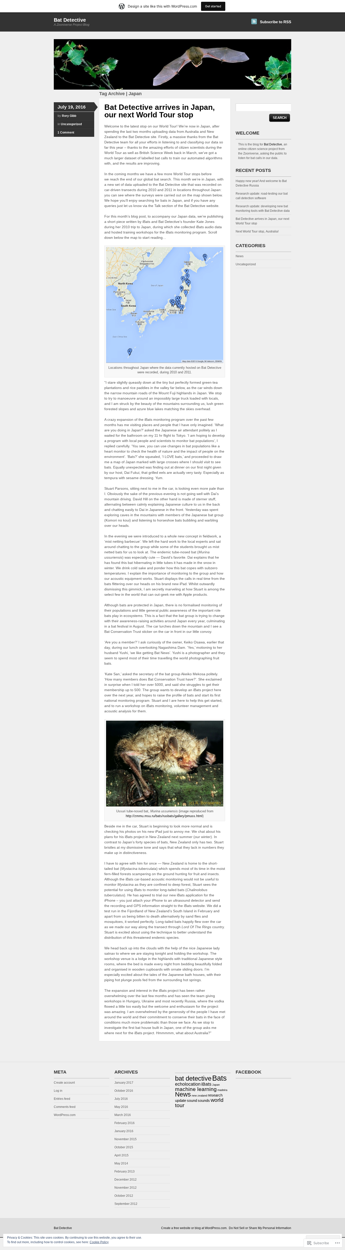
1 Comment (66, 132)
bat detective (193, 1078)
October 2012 (123, 1195)
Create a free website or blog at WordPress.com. (194, 1228)
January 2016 (123, 1131)
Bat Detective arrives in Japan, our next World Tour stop (159, 111)
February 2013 (124, 1171)
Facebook (248, 1072)
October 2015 (123, 1147)
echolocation (188, 1084)
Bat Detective (70, 20)
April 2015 (121, 1155)
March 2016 (122, 1115)
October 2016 (123, 1090)
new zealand (199, 1095)
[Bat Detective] (172, 88)
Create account (64, 1082)
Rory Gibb (69, 116)
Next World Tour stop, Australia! (257, 231)
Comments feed (65, 1107)
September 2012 (125, 1204)
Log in (58, 1090)
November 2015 (125, 1139)
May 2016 (121, 1107)
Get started (213, 6)
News (239, 256)
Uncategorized (71, 124)
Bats (219, 1078)
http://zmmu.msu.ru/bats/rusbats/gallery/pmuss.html (164, 816)
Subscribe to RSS (275, 22)
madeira (222, 1089)
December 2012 (125, 1179)
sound (192, 1100)
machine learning (196, 1089)
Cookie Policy (99, 1242)
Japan (216, 1084)
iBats (206, 1084)
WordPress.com (65, 1115)
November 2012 (125, 1187)
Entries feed (62, 1099)
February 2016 (124, 1123)
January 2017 (123, 1082)
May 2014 (121, 1163)
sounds (204, 1100)
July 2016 (121, 1099)
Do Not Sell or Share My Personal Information (260, 1228)
